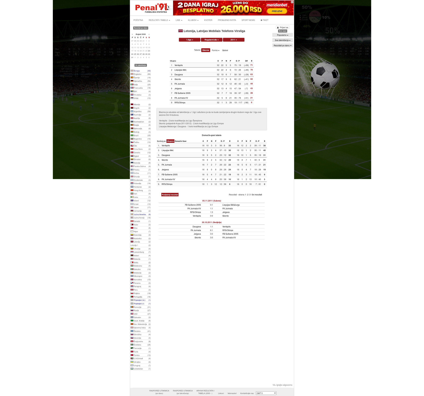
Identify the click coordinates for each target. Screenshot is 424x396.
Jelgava (178, 88)
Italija (142, 84)
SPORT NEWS (248, 20)
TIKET (265, 20)
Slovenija (142, 337)
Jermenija (142, 210)
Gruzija (142, 176)
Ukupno (170, 141)
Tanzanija (142, 348)
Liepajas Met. (181, 69)
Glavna (205, 50)
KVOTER (208, 20)
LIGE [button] (178, 20)
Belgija (142, 125)
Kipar (142, 231)
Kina (142, 228)
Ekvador (142, 159)
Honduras (142, 186)
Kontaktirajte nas (247, 393)
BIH (142, 91)
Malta (142, 262)
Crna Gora (142, 149)
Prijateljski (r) (142, 303)
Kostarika (142, 238)
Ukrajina (142, 362)
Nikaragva (142, 276)
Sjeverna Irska (142, 327)
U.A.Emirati (142, 358)
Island (142, 200)
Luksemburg (142, 252)
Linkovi (221, 393)
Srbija (142, 98)
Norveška (142, 279)
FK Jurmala (180, 83)
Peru (142, 289)
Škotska (142, 331)
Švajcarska (142, 341)
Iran (142, 193)
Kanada (142, 221)
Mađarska (142, 265)
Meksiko (142, 269)
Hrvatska (142, 94)
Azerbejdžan (142, 121)
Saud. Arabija (142, 320)
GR (246, 61)
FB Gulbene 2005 (182, 93)
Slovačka (142, 334)
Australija (142, 114)
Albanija (142, 104)
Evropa (142, 70)
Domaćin (178, 141)
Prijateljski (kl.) (142, 300)
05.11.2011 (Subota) (211, 200)
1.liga (189, 39)
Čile (142, 145)
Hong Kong (142, 190)
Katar (142, 224)
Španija (142, 77)
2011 (233, 39)
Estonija (142, 162)
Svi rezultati (257, 194)
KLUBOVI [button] (192, 20)
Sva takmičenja (282, 40)
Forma (215, 50)
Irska (142, 197)
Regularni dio (211, 39)
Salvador (142, 317)
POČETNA (138, 20)
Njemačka (142, 81)
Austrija (142, 118)
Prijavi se (284, 27)
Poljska (142, 293)
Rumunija (142, 307)
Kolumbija (142, 234)
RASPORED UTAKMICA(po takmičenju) (183, 392)
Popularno (282, 34)
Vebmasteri (232, 393)
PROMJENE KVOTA (227, 20)
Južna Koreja (142, 217)
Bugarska (142, 138)
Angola (142, 107)
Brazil (142, 135)
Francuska (142, 87)
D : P (238, 61)
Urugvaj (142, 365)
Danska (142, 152)
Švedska (142, 344)
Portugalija (142, 296)
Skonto (178, 79)
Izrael (142, 204)
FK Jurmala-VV (181, 97)
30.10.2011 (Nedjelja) (212, 222)
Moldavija (142, 272)
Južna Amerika (142, 214)
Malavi (142, 255)
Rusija (142, 310)
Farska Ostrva (142, 166)
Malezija (142, 259)
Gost (184, 141)
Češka (142, 142)
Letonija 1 (141, 245)
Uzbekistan (142, 368)
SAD (142, 313)
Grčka (142, 173)
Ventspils (179, 65)
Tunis (142, 351)
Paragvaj (142, 286)
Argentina (142, 111)
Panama (142, 283)
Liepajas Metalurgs (231, 204)
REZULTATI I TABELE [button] (158, 20)
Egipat (142, 156)
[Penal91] (151, 7)
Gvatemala (142, 180)
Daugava (179, 74)
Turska (142, 355)
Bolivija (142, 132)
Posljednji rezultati (170, 194)
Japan (142, 207)
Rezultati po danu (282, 45)
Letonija (142, 241)
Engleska (142, 74)
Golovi (225, 50)
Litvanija (142, 248)
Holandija (142, 183)
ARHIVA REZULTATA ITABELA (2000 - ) (205, 392)
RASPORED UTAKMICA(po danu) (159, 392)
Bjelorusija (142, 128)
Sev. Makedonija (142, 324)
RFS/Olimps (180, 102)
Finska (142, 169)
